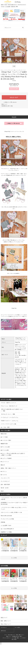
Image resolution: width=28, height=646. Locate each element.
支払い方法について (11, 634)
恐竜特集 (3, 522)
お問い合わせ (3, 630)
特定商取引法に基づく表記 (7, 105)
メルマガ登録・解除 (15, 637)
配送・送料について (19, 634)
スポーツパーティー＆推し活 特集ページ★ (11, 512)
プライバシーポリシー (6, 637)
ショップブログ (22, 637)
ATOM (15, 639)
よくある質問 (7, 6)
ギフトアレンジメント (22, 4)
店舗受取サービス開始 (6, 532)
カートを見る (17, 627)
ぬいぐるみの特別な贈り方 (7, 528)
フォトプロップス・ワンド (21, 70)
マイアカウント (4, 627)
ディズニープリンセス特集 (7, 519)
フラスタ (2, 6)
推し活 (6, 4)
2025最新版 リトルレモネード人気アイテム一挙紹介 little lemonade (14, 503)
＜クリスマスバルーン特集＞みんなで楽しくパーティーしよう (14, 508)
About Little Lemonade (6, 515)
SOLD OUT (14, 97)
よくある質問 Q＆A (6, 525)
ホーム (2, 70)
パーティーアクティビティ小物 (9, 70)
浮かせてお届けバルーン (12, 4)
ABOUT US (13, 6)
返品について (4, 104)
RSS (12, 639)
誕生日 (2, 4)
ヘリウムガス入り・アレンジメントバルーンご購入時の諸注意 (14, 498)
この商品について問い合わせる (9, 102)
